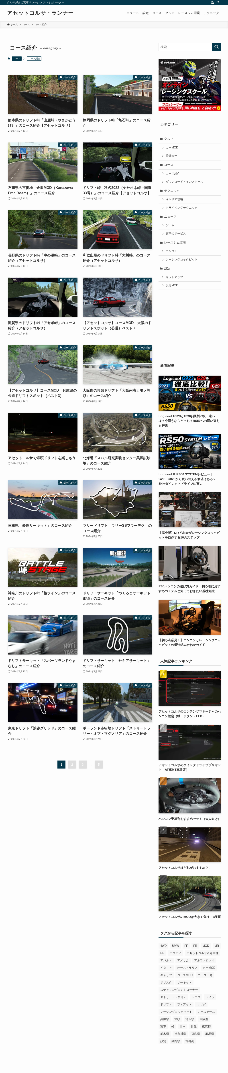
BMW (175, 945)
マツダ (201, 1004)
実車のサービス (176, 233)
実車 (163, 1026)
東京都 (206, 1026)
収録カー (171, 155)
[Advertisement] (190, 325)
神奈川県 (180, 1033)
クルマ (168, 138)
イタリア (166, 967)
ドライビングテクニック (181, 207)
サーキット (184, 982)
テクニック (172, 190)
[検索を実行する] (216, 47)
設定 (167, 268)
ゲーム (170, 225)
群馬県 (209, 1033)
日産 (194, 1026)
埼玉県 (189, 1019)
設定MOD (172, 285)
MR (216, 945)
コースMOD (185, 975)
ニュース (170, 216)
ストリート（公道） (173, 997)
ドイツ (210, 997)
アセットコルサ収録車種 (202, 953)
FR (195, 945)
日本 (182, 1026)
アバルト (166, 960)
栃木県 (164, 1033)
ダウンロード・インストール (184, 181)
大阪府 (204, 1019)
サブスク (166, 982)
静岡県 (175, 1041)
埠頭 (177, 1019)
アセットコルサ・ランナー (40, 13)
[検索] (218, 2)
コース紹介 (173, 173)
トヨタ (196, 997)
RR (162, 953)
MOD (205, 945)
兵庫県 (164, 1019)
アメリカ (183, 960)
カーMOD (172, 147)
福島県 (195, 1033)
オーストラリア (187, 967)
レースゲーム (206, 1011)
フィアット (184, 1004)
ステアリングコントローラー (179, 989)
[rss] (212, 2)
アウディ (175, 953)
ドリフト (166, 1004)
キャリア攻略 (174, 199)
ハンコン (171, 251)
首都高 (189, 1041)
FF (186, 945)
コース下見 (205, 975)
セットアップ (174, 277)
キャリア (166, 975)
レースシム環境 (175, 242)
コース (16, 58)
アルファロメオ (204, 960)
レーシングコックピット (181, 259)
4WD (163, 945)
